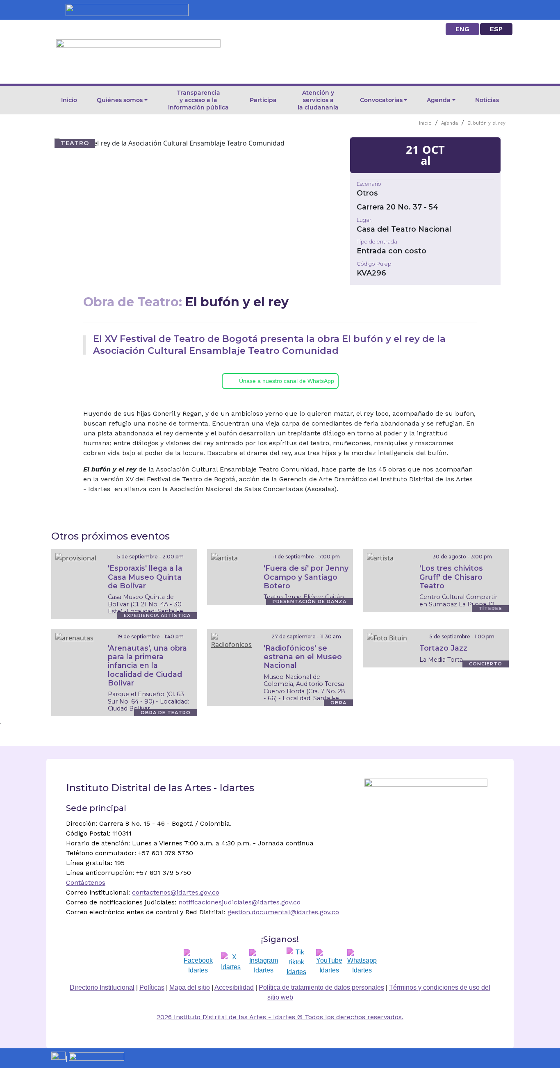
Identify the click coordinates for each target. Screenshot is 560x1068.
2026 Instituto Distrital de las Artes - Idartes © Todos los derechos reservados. (280, 1017)
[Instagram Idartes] (263, 962)
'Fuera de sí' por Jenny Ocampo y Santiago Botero (306, 577)
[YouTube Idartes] (329, 962)
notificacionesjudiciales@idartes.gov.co (239, 902)
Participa (263, 100)
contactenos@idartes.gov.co (175, 892)
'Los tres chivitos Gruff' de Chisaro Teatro (451, 577)
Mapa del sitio (189, 987)
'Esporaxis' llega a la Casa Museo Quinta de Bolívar (145, 577)
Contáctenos (85, 882)
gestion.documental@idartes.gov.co (283, 912)
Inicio (69, 100)
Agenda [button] (439, 100)
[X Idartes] (231, 962)
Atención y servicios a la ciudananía (318, 100)
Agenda (449, 123)
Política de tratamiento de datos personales (321, 987)
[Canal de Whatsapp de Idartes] (362, 962)
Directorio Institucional (102, 987)
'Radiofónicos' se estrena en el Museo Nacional (303, 656)
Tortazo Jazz (443, 648)
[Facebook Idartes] (198, 962)
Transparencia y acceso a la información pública (198, 100)
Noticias (487, 100)
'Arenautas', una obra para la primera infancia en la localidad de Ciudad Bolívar (147, 665)
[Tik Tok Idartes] (296, 962)
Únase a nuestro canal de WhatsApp (286, 381)
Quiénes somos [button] (120, 100)
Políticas (151, 987)
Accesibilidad (234, 987)
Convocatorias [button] (381, 100)
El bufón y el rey (486, 123)
